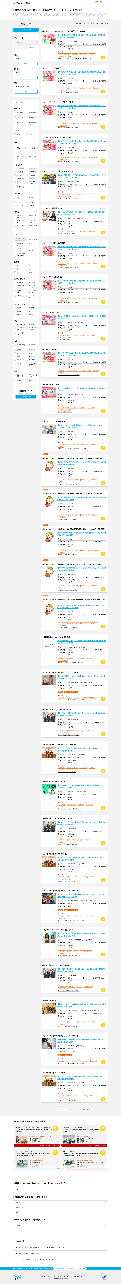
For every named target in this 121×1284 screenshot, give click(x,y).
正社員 (31, 197)
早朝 (18, 265)
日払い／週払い (33, 157)
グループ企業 (69, 1276)
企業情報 (43, 1276)
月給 (33, 148)
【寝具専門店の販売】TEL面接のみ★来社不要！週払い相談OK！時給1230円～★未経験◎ (81, 569)
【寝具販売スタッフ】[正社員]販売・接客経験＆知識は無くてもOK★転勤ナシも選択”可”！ (81, 642)
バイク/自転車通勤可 (20, 328)
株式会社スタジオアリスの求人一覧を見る (69, 92)
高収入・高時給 (20, 157)
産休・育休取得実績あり (33, 364)
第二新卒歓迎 (20, 187)
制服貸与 (19, 356)
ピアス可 (31, 311)
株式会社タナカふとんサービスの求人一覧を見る (70, 662)
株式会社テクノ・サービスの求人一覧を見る (69, 809)
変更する (26, 64)
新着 (92, 23)
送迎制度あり (33, 350)
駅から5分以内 (21, 324)
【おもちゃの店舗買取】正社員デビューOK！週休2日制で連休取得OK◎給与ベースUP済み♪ (81, 213)
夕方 (30, 269)
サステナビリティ (57, 1276)
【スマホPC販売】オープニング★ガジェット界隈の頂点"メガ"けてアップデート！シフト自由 (81, 176)
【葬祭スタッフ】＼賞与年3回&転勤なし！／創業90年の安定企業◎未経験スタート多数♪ (81, 1005)
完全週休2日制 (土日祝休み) (21, 254)
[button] (60, 1225)
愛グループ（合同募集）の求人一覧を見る (69, 735)
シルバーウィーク (33, 135)
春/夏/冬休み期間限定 (33, 123)
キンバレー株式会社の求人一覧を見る (67, 955)
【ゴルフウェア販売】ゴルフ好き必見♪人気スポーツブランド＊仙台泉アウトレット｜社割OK (81, 896)
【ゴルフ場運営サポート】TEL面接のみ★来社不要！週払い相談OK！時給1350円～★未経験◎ (81, 607)
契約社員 (19, 202)
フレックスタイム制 (33, 249)
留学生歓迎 (32, 178)
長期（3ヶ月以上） (21, 123)
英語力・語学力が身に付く (33, 328)
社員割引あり (33, 356)
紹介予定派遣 (20, 205)
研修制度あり (33, 345)
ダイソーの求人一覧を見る (65, 339)
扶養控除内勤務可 (20, 216)
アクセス (49, 1276)
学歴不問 (19, 175)
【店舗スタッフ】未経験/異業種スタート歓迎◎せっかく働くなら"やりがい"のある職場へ (80, 426)
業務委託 (31, 205)
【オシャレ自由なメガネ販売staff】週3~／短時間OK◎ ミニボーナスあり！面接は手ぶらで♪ (81, 935)
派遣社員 (31, 202)
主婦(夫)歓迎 (32, 175)
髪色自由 (19, 307)
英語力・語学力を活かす (20, 376)
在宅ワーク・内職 (33, 221)
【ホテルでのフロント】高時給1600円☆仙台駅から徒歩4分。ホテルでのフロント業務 (81, 786)
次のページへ (86, 1109)
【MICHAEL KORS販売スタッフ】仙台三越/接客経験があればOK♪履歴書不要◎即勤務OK (81, 1041)
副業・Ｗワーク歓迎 (33, 182)
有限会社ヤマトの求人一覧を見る (66, 233)
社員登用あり (33, 360)
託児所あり (20, 363)
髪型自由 (31, 307)
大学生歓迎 (20, 172)
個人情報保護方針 (78, 1276)
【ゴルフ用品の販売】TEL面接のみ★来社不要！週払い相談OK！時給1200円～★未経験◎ (81, 463)
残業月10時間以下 (33, 226)
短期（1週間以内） (33, 113)
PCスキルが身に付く (20, 333)
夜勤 (30, 272)
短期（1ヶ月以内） (21, 118)
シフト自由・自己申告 (20, 249)
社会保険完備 (20, 360)
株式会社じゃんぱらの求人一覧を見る (67, 198)
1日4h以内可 (32, 215)
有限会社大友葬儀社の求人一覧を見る (67, 1026)
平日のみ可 (32, 243)
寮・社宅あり (20, 353)
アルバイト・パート (20, 198)
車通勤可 (31, 324)
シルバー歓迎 (20, 178)
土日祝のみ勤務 (20, 244)
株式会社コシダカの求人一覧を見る (67, 772)
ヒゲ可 (31, 314)
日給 (25, 148)
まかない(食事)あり (21, 345)
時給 (18, 148)
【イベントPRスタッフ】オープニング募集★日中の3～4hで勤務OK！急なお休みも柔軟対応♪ (81, 36)
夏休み (18, 134)
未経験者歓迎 (20, 168)
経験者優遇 (20, 380)
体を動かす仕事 (20, 221)
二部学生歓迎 (33, 172)
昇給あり (31, 353)
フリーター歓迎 (20, 182)
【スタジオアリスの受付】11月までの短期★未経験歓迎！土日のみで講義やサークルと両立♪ (81, 73)
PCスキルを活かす (33, 376)
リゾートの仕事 (20, 226)
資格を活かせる (33, 381)
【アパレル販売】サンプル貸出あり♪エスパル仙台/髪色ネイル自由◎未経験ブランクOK (81, 677)
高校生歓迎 (32, 168)
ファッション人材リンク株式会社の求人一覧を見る (71, 699)
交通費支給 (20, 350)
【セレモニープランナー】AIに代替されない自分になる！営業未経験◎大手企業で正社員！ (81, 714)
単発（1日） (20, 112)
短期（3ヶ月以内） (33, 118)
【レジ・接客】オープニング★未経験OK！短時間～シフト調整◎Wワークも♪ (81, 317)
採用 (64, 1276)
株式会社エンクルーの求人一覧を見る (67, 484)
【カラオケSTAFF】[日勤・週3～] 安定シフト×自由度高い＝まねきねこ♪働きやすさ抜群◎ (81, 750)
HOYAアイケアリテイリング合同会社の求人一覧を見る (72, 448)
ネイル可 (19, 314)
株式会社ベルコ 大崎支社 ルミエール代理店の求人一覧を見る (74, 58)
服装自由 (19, 311)
